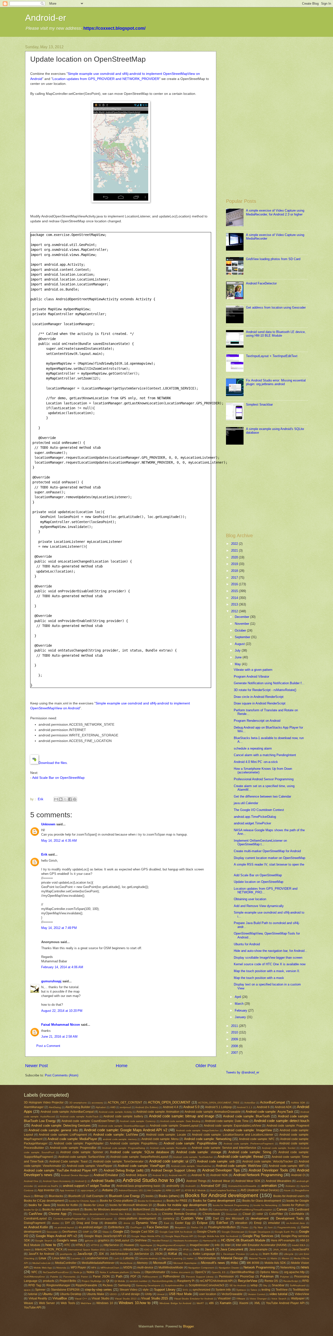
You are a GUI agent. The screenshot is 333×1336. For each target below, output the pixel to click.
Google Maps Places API (179, 1236)
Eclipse (202, 1223)
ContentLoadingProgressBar (69, 1218)
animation (269, 1185)
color (259, 1213)
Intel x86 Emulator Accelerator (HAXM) (261, 1245)
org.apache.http (294, 1272)
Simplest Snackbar (259, 404)
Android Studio (102, 1181)
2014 (235, 598)
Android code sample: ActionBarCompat (67, 1111)
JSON (159, 1253)
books (150, 1196)
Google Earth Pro (285, 1231)
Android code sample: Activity (115, 1112)
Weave (28, 1303)
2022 (235, 544)
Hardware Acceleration (185, 1240)
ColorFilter (276, 1213)
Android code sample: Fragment (287, 1125)
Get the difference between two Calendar (262, 796)
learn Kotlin (270, 1253)
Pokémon (267, 1276)
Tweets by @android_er (242, 1072)
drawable (111, 1222)
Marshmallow (207, 1258)
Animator (290, 1186)
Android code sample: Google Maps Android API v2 (125, 1130)
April (238, 997)
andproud (125, 1107)
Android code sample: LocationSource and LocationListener (232, 1134)
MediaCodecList (41, 1263)
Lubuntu (128, 1258)
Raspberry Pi (186, 1280)
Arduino (107, 1190)
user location (207, 1294)
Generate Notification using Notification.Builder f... (269, 683)
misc (234, 1262)
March (240, 1003)
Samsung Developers (148, 1285)
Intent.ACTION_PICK (49, 1249)
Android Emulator (106, 1175)
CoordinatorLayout (101, 1218)
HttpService (111, 1245)
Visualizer (224, 1298)
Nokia (90, 1272)
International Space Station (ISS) (86, 1249)
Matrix (274, 1258)
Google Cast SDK (142, 1231)
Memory (142, 1262)
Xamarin (225, 1303)
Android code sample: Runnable (168, 1148)
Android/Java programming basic (138, 1185)
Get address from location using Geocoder (276, 307)
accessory (97, 1102)
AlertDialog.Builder (77, 1107)
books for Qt (31, 1209)
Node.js (77, 1272)
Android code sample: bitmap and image (181, 1116)
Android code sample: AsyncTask (269, 1111)
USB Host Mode (180, 1294)
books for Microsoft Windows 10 (130, 1205)
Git (95, 1231)
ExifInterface (116, 1227)
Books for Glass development (261, 1200)
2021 (235, 550)
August (240, 644)
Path (119, 1276)
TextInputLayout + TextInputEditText (271, 356)
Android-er (45, 18)
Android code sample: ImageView (248, 1130)
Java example (258, 1249)
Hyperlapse (146, 1245)
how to (50, 1245)
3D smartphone (78, 1102)
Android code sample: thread (240, 1156)
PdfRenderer (171, 1276)
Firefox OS (197, 1227)
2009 (235, 1039)
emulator (274, 1222)
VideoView (302, 1294)
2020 (235, 557)
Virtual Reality (38, 1298)
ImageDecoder (200, 1245)
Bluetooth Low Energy (124, 1196)
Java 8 (209, 1249)
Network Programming (259, 1267)
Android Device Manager (75, 1175)
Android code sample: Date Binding (180, 1121)
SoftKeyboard (297, 1285)
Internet (114, 1249)
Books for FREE (176, 1200)
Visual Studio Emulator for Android (193, 1298)
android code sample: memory (120, 1139)
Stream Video (128, 1289)
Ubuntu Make (95, 1294)
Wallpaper (298, 1298)
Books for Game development (214, 1200)
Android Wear (221, 1181)
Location (76, 1258)
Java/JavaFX (300, 1249)
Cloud (247, 1213)
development (260, 1218)
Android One (31, 1181)
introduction (131, 1249)
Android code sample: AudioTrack (79, 1116)
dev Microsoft (234, 1218)
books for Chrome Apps (82, 1200)
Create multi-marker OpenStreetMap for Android (267, 851)
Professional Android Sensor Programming (264, 779)
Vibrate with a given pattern (253, 670)
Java (196, 1249)
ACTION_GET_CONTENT (125, 1102)
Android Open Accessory (57, 1181)
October (241, 630)
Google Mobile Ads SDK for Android (218, 1236)
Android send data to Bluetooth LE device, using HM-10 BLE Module (276, 333)
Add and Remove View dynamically (259, 906)
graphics (103, 1240)
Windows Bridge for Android (175, 1303)
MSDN (127, 1267)
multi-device (145, 1267)
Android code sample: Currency (138, 1121)
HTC (67, 1245)
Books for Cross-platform (116, 1200)
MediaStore (126, 1263)
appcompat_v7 (89, 1190)
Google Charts (206, 1231)
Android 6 (263, 1107)
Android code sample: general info (53, 1130)
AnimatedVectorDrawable (242, 1186)
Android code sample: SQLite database (139, 1152)
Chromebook (211, 1213)
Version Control (256, 1294)
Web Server (47, 1303)
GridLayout (122, 1240)
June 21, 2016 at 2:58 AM (59, 1036)
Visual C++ (81, 1298)
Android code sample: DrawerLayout (174, 1125)
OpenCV (200, 1272)
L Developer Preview (233, 1254)
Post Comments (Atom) (61, 1075)
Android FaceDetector (261, 283)
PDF (133, 1276)
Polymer (284, 1276)
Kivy (185, 1254)
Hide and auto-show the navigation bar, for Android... (270, 951)
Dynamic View (146, 1223)
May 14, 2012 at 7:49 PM (59, 928)
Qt (107, 1280)
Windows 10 (104, 1303)
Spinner (40, 1289)
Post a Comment (48, 1046)
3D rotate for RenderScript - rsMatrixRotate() (265, 690)
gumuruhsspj (51, 981)
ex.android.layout (64, 1227)
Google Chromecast (233, 1231)
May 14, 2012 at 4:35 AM (59, 840)
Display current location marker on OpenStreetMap (269, 858)
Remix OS (271, 1280)
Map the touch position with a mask (259, 978)
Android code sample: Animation (157, 1111)
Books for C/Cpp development (44, 1200)
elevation (241, 1222)
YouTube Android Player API (285, 1303)
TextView (282, 1289)
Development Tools (290, 1218)
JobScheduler (119, 1253)
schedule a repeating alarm (253, 748)
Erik (44, 854)
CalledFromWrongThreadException (252, 1209)
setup (254, 1285)
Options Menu (269, 1272)
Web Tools (68, 1303)
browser (190, 1209)
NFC (34, 1272)
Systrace (241, 1289)
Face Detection (157, 1227)
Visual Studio (100, 1298)
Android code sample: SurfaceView (81, 1156)
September (243, 637)
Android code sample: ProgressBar (73, 1147)
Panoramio (69, 1276)
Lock (116, 1258)
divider (55, 1223)
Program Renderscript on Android (257, 720)
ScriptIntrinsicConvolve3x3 (206, 1285)
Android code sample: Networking (208, 1139)
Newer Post (36, 1065)
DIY (67, 1222)
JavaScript (84, 1254)
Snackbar (278, 1285)
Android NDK (219, 1175)
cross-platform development (137, 1218)
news (305, 1267)
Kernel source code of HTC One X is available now (269, 964)
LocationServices (96, 1258)
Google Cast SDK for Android (176, 1231)
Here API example (283, 1240)
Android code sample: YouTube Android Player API (60, 1170)
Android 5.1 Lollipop (218, 1107)
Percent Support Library (200, 1276)
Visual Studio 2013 (126, 1298)
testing (266, 1289)
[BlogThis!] (60, 799)
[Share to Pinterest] (74, 799)
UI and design (130, 1294)
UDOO (113, 1294)
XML (257, 1303)
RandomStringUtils (162, 1281)
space (27, 1289)
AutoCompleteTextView (223, 1190)
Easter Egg (182, 1222)
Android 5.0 (191, 1107)
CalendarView (220, 1209)
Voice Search (278, 1298)
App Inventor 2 (68, 1190)
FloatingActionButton (222, 1227)
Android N (198, 1175)
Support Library (165, 1289)
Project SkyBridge (92, 1281)
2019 (235, 564)
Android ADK (283, 1107)
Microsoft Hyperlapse (185, 1263)
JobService (141, 1253)
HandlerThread (160, 1240)
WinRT (200, 1303)
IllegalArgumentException (171, 1245)
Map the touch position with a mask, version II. (267, 971)
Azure (287, 1190)
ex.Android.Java (295, 1223)
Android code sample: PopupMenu (133, 1143)
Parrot (84, 1276)
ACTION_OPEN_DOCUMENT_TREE (218, 1102)
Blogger (188, 1326)
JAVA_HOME (280, 1249)
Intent (27, 1249)
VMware (240, 1298)
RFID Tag (34, 1285)
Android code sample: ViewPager (141, 1166)
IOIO (146, 1249)
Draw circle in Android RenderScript (259, 697)
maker (190, 1258)
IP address (171, 1249)
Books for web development (60, 1209)
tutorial (32, 1294)
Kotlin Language (204, 1253)
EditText (222, 1223)
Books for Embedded (150, 1200)
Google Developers (259, 1231)
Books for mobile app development (182, 1205)
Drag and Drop (87, 1222)
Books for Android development (221, 1195)
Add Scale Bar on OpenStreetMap (58, 778)
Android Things (196, 1181)
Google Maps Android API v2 (56, 1236)
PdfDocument (150, 1276)
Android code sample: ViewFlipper (89, 1165)
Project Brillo (67, 1280)
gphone (89, 1240)
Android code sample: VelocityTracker (267, 1161)
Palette (54, 1276)
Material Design (232, 1258)
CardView (35, 1214)
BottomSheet (141, 1209)
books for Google (297, 1200)
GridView (141, 1240)
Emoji (258, 1222)
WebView (86, 1303)
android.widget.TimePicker (252, 823)
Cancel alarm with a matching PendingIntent (265, 755)
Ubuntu (47, 1294)
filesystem (180, 1227)
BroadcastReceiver (168, 1209)
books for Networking (265, 1205)
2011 (235, 1026)
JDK (101, 1253)
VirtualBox (59, 1298)
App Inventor (46, 1190)
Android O (297, 1175)
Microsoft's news (213, 1263)
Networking (287, 1267)
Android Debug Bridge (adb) (123, 1170)
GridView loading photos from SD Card (273, 259)
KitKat (172, 1254)
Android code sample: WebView (238, 1166)
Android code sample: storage (198, 1152)
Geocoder (52, 1231)
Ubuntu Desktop (70, 1294)
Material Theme (257, 1258)
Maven (285, 1258)
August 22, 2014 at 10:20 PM (61, 1011)
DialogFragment (34, 1222)
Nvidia (136, 1272)
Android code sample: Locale (166, 1134)
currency (168, 1218)
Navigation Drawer (229, 1267)
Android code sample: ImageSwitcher (197, 1130)
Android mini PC (178, 1175)
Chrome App (57, 1214)
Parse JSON (101, 1276)
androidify (172, 1185)
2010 (235, 1032)
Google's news (67, 1240)
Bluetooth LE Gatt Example (86, 1196)
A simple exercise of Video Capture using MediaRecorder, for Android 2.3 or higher (275, 212)
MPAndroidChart (110, 1267)
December (242, 617)
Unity (148, 1294)
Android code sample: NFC (257, 1139)
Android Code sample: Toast (68, 1161)
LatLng (254, 1254)
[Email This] (56, 799)
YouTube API (32, 1307)
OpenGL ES (219, 1272)
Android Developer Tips (221, 1170)
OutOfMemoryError (34, 1276)
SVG (185, 1289)
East (166, 1223)
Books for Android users (289, 1196)
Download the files (53, 763)
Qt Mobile (119, 1281)
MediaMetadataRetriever (98, 1262)
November (242, 623)
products (48, 1280)
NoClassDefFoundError (56, 1272)
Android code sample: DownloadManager (121, 1125)
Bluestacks (56, 1196)
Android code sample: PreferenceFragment (249, 1143)
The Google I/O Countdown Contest (259, 810)
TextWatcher (301, 1289)
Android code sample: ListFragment (63, 1134)
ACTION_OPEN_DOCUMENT (169, 1102)
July (238, 650)
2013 (235, 604)
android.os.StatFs (48, 1186)
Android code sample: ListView (115, 1134)
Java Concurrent (231, 1249)
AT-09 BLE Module (195, 1190)
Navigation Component (201, 1267)
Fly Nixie (258, 1227)
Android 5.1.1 (244, 1107)
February (241, 1010)
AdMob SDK (298, 1102)
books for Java (39, 1205)
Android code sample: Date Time (227, 1121)
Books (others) (169, 1196)
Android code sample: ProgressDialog (123, 1148)
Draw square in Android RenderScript (259, 703)
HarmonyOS (209, 1240)
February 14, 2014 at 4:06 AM (62, 967)
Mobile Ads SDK (275, 1262)
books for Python (293, 1205)
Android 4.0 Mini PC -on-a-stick (256, 762)
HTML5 (80, 1245)
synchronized (201, 1289)
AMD (113, 1107)
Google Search (43, 1240)
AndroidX (190, 1186)
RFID (305, 1280)
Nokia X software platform (114, 1272)
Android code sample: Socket (278, 1148)
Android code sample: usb (216, 1161)
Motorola (61, 1267)
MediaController (66, 1262)
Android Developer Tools (268, 1170)
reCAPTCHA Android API (216, 1280)
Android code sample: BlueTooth (246, 1116)
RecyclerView (247, 1281)
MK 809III (253, 1262)
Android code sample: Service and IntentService (224, 1147)
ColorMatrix (296, 1213)
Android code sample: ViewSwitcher (191, 1166)
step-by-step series (98, 1289)
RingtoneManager (58, 1285)
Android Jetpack (136, 1175)
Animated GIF (211, 1186)
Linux (42, 1258)
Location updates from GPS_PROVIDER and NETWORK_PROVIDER (105, 79)
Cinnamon (231, 1214)
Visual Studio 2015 (154, 1298)
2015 (235, 591)
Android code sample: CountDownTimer (88, 1121)
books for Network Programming (231, 1205)
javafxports (66, 1254)
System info (223, 1289)
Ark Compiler (154, 1190)
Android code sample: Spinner (81, 1152)
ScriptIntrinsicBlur (174, 1285)
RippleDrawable (86, 1285)
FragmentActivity (286, 1227)
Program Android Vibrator (251, 676)
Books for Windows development (106, 1209)
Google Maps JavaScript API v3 (105, 1236)
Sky (265, 1285)
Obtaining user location (250, 899)
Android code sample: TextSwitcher (193, 1157)
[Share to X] (65, 799)
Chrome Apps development (88, 1214)
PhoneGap (247, 1276)
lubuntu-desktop (148, 1258)
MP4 (93, 1267)
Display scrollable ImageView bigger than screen (268, 957)
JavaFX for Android (41, 1253)
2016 (235, 584)
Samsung (124, 1285)
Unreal (160, 1294)
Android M (158, 1175)
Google (118, 1231)
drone (127, 1223)
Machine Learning (172, 1258)
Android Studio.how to (148, 1180)
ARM (168, 1190)
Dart (216, 1218)
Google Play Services (258, 1236)
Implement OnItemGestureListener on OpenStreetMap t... (260, 842)
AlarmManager (34, 1107)
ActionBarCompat (272, 1102)
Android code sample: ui (168, 1161)
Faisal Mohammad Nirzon (60, 1024)
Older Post (206, 1065)
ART (178, 1190)
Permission (226, 1276)
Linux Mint (59, 1258)
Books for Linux (93, 1205)
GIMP (86, 1231)
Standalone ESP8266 (65, 1289)
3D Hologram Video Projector (44, 1102)
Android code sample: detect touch (281, 1121)
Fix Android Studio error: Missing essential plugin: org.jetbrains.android (276, 382)
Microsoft (159, 1263)
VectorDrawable (232, 1294)
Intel (228, 1245)
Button (203, 1209)
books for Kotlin (67, 1205)
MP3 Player (78, 1267)
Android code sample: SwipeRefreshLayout (139, 1156)
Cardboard (302, 1209)
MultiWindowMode (170, 1267)
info (217, 1245)
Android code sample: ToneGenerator (118, 1161)
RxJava (108, 1285)
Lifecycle (289, 1254)
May (238, 664)
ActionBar (249, 1102)
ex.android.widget (90, 1227)
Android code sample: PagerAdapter (79, 1143)
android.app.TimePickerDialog (255, 817)
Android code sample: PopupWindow (190, 1143)
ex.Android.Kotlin (36, 1227)
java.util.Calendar (246, 803)
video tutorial (278, 1294)
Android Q (81, 1181)
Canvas (282, 1209)
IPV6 (186, 1249)
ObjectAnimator (155, 1272)
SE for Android (237, 1285)
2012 (235, 611)
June (239, 657)
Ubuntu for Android (247, 944)
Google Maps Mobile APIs (145, 1236)
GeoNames (69, 1231)
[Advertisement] (267, 79)
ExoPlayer (136, 1227)
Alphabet (101, 1107)
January (241, 1017)
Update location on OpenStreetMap (258, 882)
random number (138, 1281)
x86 (211, 1303)
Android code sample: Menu (160, 1139)
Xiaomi (243, 1303)
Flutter (244, 1227)
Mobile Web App (43, 1267)
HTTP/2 (95, 1245)
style (146, 1289)
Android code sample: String (249, 1152)
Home (121, 1065)
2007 (235, 1052)
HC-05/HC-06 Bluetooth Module (243, 1240)
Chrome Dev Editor (120, 1214)
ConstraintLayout (35, 1218)
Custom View (192, 1218)
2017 (235, 577)
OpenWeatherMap (242, 1272)
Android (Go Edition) (146, 1107)
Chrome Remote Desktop (179, 1213)
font (270, 1227)
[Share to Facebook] (70, 799)
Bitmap (39, 1196)
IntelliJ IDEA (298, 1245)
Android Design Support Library (173, 1170)
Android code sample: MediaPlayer (72, 1139)
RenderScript (290, 1281)
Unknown (48, 824)
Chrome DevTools (147, 1214)
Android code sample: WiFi (286, 1165)
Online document (180, 1272)
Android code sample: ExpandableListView (232, 1125)
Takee (253, 1289)
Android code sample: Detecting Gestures (61, 1125)
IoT (156, 1249)
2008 (235, 1046)
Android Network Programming (258, 1175)
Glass (105, 1231)
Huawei (129, 1245)
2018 (235, 571)
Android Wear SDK (247, 1181)
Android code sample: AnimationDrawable (213, 1111)
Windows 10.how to (134, 1303)
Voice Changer (258, 1298)
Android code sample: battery (123, 1116)
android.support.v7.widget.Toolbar (86, 1186)
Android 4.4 (170, 1107)
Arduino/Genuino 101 (130, 1190)
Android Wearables (278, 1181)
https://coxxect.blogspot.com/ (114, 28)
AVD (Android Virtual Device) (260, 1190)
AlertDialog (55, 1107)
